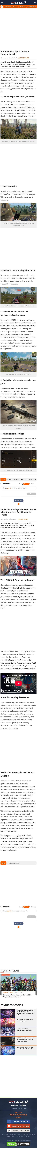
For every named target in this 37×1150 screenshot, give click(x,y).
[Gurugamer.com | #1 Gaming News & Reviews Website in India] (18, 2)
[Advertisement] (18, 29)
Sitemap (18, 1117)
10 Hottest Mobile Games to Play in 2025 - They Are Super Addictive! (17, 996)
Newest (26, 484)
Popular (33, 484)
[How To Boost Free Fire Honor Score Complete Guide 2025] (7, 1050)
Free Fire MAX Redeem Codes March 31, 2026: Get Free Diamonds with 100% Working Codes (25, 1012)
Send (31, 494)
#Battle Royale (26, 480)
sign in (9, 488)
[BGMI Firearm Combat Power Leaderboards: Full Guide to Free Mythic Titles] (7, 1041)
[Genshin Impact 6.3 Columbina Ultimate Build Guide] (7, 1031)
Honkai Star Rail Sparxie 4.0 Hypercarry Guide (24, 1020)
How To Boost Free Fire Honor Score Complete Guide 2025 (25, 1048)
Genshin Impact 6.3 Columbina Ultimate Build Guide (24, 1030)
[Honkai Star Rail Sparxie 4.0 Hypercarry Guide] (7, 1022)
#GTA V (15, 6)
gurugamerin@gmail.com (19, 1108)
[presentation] (7, 479)
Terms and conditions (18, 1115)
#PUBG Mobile (14, 480)
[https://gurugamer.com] (18, 1101)
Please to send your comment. (14, 488)
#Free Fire (22, 6)
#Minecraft (8, 6)
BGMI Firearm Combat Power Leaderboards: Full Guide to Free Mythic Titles (24, 1039)
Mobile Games (24, 58)
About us (18, 1112)
